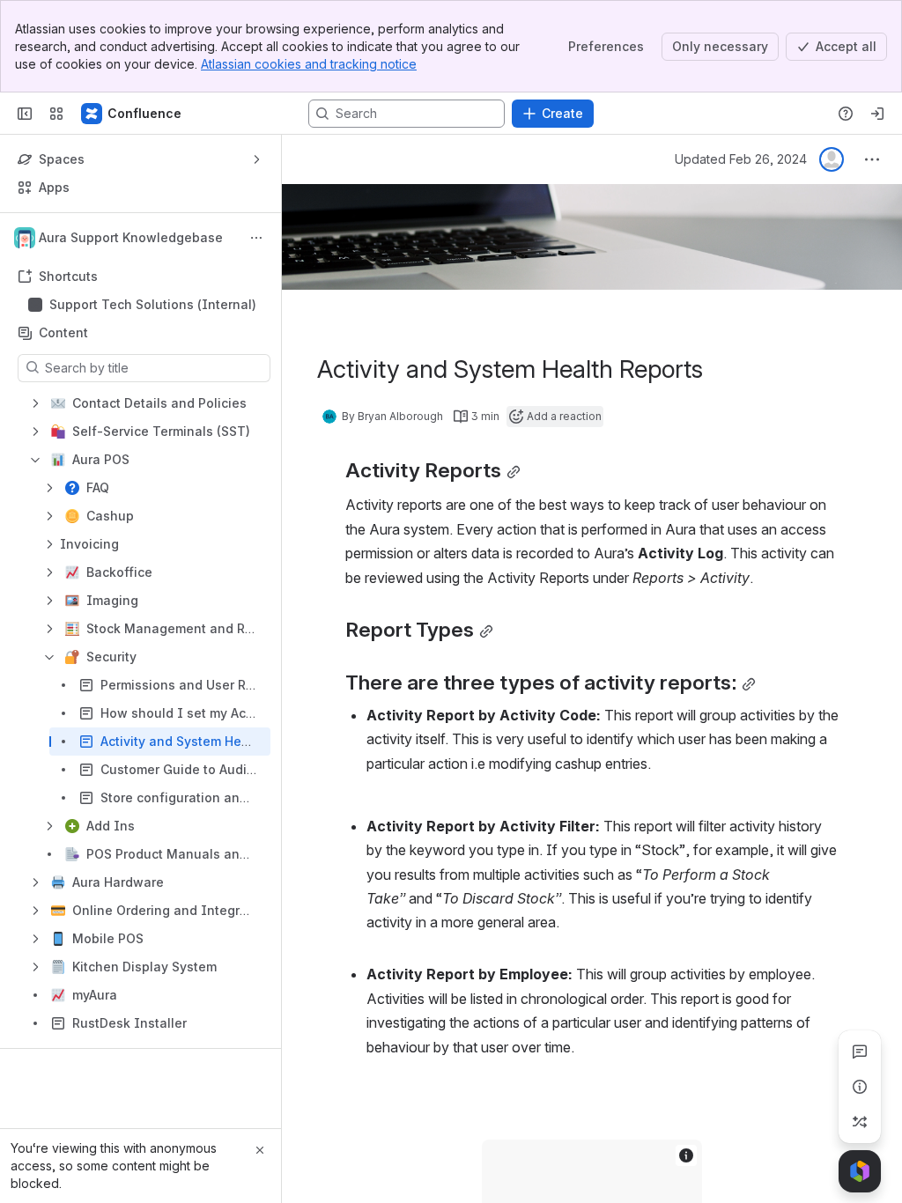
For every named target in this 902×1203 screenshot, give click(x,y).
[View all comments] (860, 1051)
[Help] (846, 114)
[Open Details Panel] (860, 1087)
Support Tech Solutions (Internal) (152, 304)
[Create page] (860, 1122)
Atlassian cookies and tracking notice (309, 63)
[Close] (259, 1150)
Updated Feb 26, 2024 (741, 158)
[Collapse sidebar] (25, 114)
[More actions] (256, 237)
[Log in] (877, 114)
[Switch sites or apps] (56, 114)
